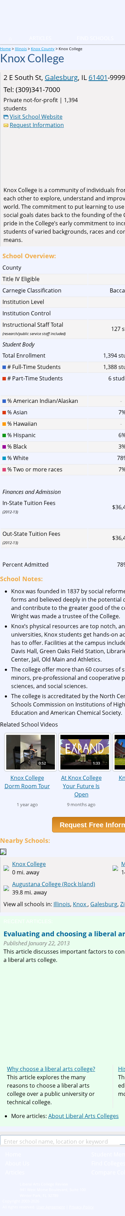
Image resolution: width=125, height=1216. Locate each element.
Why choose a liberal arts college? (51, 1069)
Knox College (29, 864)
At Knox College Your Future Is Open (81, 786)
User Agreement (50, 1206)
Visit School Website (36, 116)
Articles (40, 38)
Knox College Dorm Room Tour (27, 782)
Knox (80, 904)
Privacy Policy (81, 1206)
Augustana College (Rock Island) (53, 884)
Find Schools (87, 38)
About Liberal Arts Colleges (83, 1116)
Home (13, 1154)
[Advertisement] (61, 1012)
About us (17, 1163)
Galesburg (61, 77)
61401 (98, 77)
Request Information (37, 125)
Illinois (61, 904)
